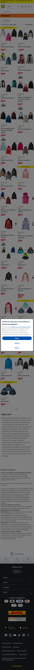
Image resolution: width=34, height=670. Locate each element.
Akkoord (17, 338)
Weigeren (17, 348)
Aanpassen (17, 343)
